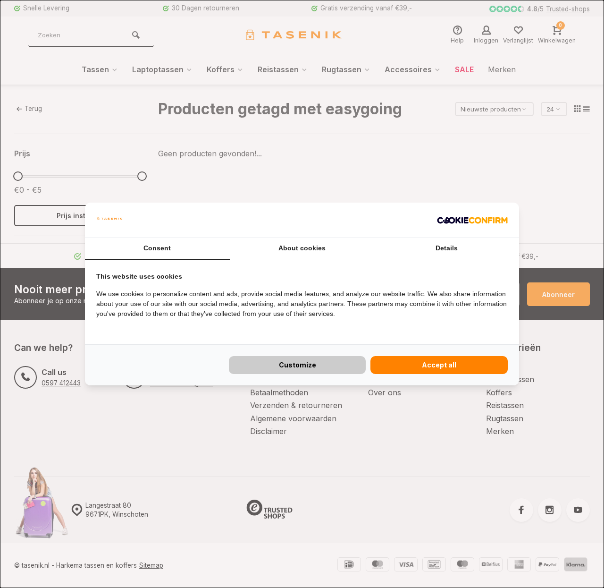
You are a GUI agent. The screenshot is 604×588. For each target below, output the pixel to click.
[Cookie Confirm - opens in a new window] (472, 220)
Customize (297, 365)
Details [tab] (447, 248)
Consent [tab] (157, 248)
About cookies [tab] (302, 248)
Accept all (439, 365)
